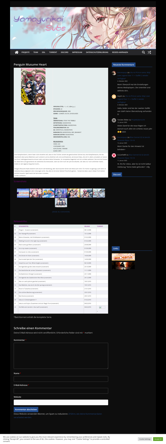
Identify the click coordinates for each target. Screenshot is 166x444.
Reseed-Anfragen (120, 52)
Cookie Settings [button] (144, 439)
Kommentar (20, 340)
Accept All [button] (158, 439)
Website (17, 397)
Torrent (53, 52)
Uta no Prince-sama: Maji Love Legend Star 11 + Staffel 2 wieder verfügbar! (133, 75)
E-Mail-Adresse (21, 385)
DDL (43, 52)
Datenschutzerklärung (97, 52)
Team (35, 52)
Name (17, 373)
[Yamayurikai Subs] (17, 52)
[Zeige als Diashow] (61, 212)
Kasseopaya (122, 72)
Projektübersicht (138, 120)
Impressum (77, 52)
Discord (64, 52)
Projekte (26, 52)
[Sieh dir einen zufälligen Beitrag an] (149, 52)
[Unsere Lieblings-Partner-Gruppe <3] (123, 263)
